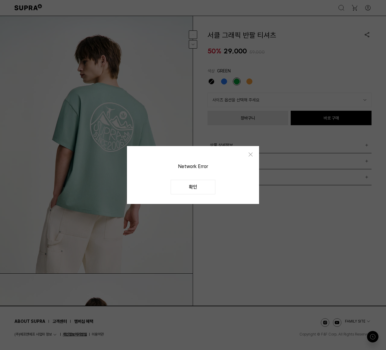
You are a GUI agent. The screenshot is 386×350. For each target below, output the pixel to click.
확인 (193, 187)
